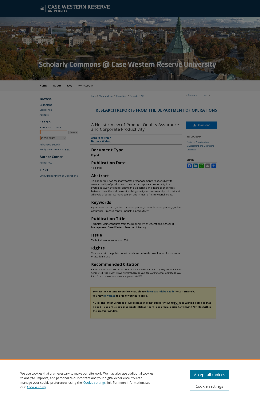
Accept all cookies (209, 374)
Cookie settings (94, 382)
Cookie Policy (36, 387)
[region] (130, 380)
